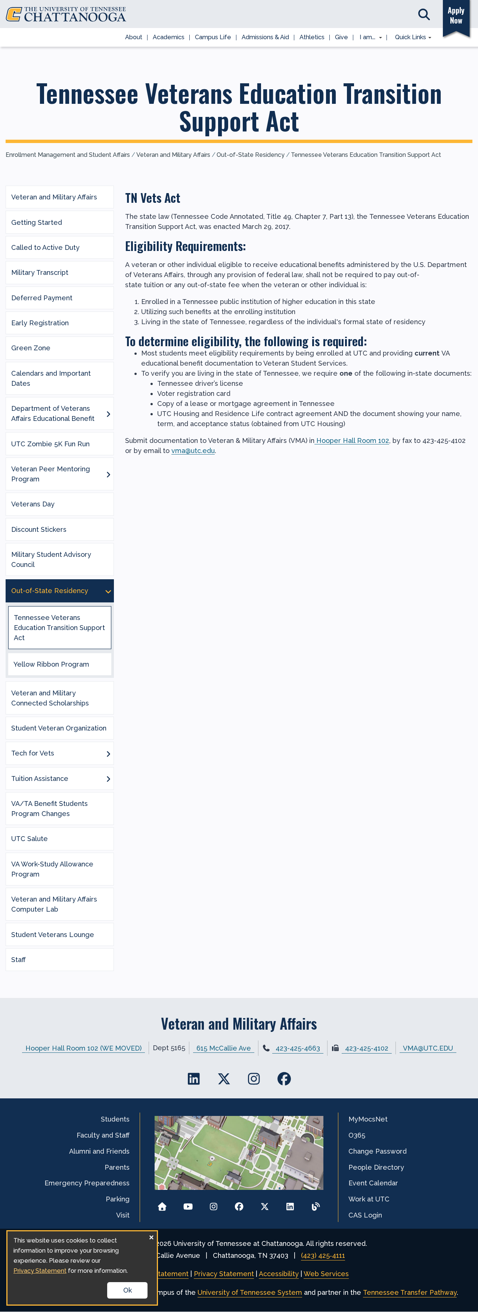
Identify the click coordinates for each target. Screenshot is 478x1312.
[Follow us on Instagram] (213, 1204)
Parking (118, 1199)
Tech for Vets (32, 753)
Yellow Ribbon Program (51, 664)
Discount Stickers (38, 529)
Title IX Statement (159, 1274)
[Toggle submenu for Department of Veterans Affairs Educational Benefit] (108, 413)
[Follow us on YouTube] (188, 1204)
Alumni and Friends (99, 1151)
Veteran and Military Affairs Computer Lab (54, 904)
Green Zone (30, 348)
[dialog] (82, 1268)
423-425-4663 (298, 1048)
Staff (18, 960)
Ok (127, 1290)
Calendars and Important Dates (51, 378)
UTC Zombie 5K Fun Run (50, 444)
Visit (123, 1215)
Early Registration (40, 323)
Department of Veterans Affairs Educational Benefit (52, 413)
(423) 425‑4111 (323, 1255)
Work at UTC (368, 1199)
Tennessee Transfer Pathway (410, 1292)
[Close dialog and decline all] (151, 1236)
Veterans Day (33, 504)
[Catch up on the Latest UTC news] (316, 1204)
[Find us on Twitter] (224, 1078)
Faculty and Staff (103, 1135)
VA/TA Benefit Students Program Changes (49, 809)
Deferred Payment (41, 298)
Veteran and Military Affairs (173, 154)
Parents (117, 1167)
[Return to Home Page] (162, 1204)
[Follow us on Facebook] (239, 1204)
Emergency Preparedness (87, 1183)
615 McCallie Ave (223, 1048)
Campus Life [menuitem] (213, 37)
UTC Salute (29, 839)
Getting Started (36, 222)
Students (115, 1119)
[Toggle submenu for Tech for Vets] (108, 753)
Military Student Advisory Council (51, 559)
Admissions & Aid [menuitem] (265, 37)
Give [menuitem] (341, 37)
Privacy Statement (224, 1274)
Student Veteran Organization (58, 728)
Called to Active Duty (45, 247)
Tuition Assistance (39, 778)
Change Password (377, 1151)
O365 (356, 1135)
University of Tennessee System (250, 1292)
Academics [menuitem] (168, 37)
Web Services (326, 1274)
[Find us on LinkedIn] (194, 1078)
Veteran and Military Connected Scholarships (50, 698)
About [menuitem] (133, 37)
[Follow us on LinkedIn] (290, 1204)
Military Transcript (39, 272)
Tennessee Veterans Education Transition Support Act (366, 154)
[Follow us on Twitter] (265, 1204)
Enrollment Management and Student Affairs (68, 154)
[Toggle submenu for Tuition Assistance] (108, 778)
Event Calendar (373, 1183)
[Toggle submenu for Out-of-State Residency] (108, 590)
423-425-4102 (366, 1048)
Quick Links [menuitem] (408, 38)
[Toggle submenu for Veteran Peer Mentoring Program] (108, 473)
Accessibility (279, 1274)
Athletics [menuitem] (312, 37)
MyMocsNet (368, 1119)
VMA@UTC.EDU (428, 1048)
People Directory (376, 1167)
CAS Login (365, 1215)
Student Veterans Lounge (52, 935)
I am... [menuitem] (365, 38)
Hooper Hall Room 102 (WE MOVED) (83, 1048)
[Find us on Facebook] (284, 1078)
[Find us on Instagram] (254, 1078)
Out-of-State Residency (251, 154)
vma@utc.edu (193, 451)
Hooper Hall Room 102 (351, 440)
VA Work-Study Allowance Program (52, 869)
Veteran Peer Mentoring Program (50, 474)
